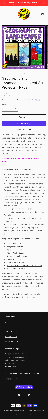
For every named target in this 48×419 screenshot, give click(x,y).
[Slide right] (29, 73)
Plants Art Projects (15, 259)
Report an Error (12, 341)
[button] (4, 13)
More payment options (24, 129)
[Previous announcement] (4, 3)
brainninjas (14, 410)
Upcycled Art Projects (16, 269)
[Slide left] (18, 73)
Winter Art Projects (15, 253)
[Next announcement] (43, 3)
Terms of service (31, 414)
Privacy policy (18, 414)
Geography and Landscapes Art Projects (24, 265)
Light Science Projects (17, 262)
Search (7, 323)
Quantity (5, 104)
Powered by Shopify (25, 410)
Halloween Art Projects (17, 250)
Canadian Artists (14, 243)
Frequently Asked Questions (18, 297)
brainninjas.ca (11, 336)
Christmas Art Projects (17, 256)
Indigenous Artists (15, 247)
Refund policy (39, 410)
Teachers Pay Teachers (15, 379)
